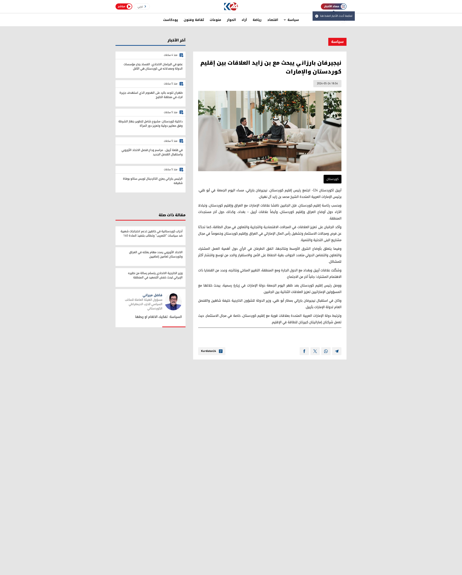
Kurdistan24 (208, 351)
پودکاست (170, 19)
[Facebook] (304, 351)
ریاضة (257, 19)
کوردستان (332, 179)
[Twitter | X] (315, 351)
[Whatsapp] (326, 351)
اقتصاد (272, 19)
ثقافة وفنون (194, 19)
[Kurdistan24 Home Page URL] (231, 7)
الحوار (231, 19)
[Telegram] (336, 351)
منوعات (215, 19)
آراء (244, 19)
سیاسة (293, 19)
